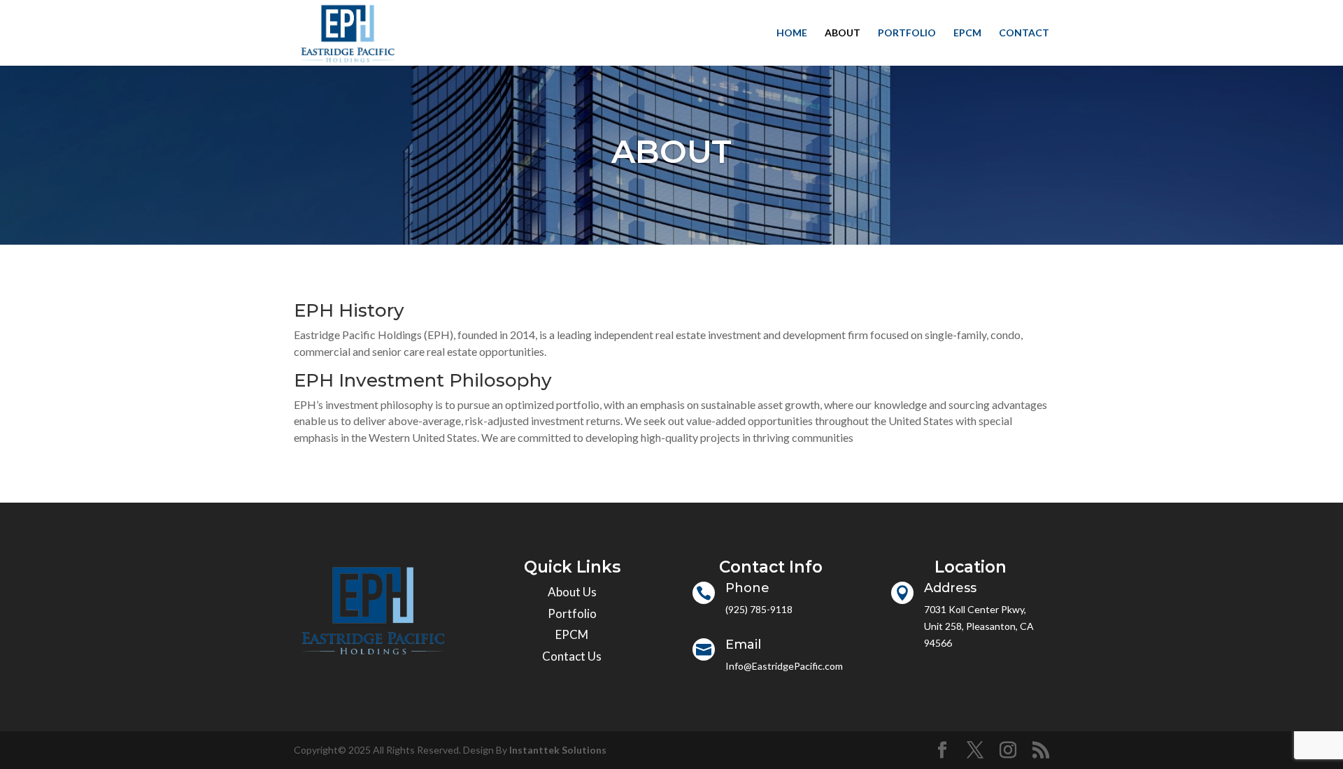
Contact (1024, 33)
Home (791, 33)
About (842, 33)
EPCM (967, 33)
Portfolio (907, 33)
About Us (572, 591)
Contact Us (572, 656)
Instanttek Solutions (557, 750)
